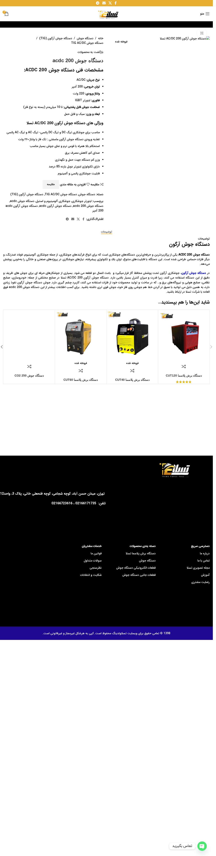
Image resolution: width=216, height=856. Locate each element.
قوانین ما (96, 553)
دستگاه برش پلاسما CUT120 (184, 375)
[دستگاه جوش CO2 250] (29, 335)
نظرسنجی (96, 567)
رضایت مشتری (200, 582)
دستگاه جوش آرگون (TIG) (55, 38)
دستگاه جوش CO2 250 (29, 375)
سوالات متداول (93, 560)
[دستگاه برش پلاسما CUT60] (80, 335)
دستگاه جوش (85, 38)
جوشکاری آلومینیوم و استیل (53, 201)
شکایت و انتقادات (91, 575)
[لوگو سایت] (106, 13)
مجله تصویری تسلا (198, 567)
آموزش (205, 575)
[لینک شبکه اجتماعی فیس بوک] (83, 219)
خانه (100, 38)
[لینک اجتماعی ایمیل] (73, 219)
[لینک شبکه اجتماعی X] (78, 219)
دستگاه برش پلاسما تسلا (141, 553)
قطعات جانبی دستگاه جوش (139, 575)
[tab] (106, 231)
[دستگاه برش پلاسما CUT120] (183, 335)
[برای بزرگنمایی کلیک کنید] (202, 33)
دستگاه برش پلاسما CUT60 (80, 379)
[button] (211, 347)
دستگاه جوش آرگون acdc (55, 206)
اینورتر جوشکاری (82, 201)
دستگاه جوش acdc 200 (88, 206)
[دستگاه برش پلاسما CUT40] (132, 335)
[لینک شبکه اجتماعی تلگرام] (67, 219)
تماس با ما (203, 560)
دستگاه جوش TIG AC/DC (87, 43)
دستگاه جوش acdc (22, 201)
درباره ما (205, 553)
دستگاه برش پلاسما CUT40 (132, 379)
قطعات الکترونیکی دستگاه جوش (136, 567)
